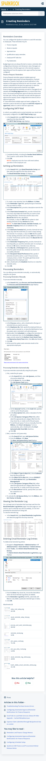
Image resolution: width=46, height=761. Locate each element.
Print (9, 697)
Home (3, 9)
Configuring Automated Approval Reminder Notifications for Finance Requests (21, 711)
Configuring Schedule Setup (16, 742)
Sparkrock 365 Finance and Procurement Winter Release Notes (23, 747)
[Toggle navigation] (42, 4)
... (10, 9)
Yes (29, 683)
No (18, 683)
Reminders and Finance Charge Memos (20, 733)
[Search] (41, 13)
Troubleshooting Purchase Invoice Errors (20, 706)
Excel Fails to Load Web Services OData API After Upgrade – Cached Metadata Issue (23, 717)
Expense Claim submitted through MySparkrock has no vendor (24, 723)
